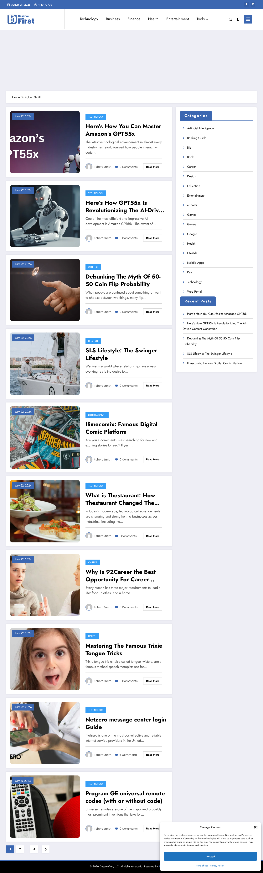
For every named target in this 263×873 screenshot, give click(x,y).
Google (192, 234)
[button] (255, 827)
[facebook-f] (246, 4)
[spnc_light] (238, 19)
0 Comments (129, 167)
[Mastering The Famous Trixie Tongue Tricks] (45, 658)
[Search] (230, 19)
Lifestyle (93, 341)
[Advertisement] (131, 61)
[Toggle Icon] (248, 19)
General (93, 267)
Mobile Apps (195, 262)
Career (92, 562)
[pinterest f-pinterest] (253, 4)
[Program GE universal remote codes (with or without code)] (45, 806)
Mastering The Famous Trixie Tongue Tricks (123, 649)
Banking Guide (196, 138)
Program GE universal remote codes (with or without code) (125, 797)
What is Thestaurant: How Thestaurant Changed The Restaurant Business (120, 499)
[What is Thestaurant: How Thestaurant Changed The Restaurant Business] (45, 511)
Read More (152, 167)
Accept (210, 856)
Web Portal (194, 291)
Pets (189, 272)
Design (191, 176)
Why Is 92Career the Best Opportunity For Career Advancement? (120, 575)
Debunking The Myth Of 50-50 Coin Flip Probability (123, 280)
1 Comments (128, 536)
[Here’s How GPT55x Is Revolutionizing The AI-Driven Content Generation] (45, 215)
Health (153, 19)
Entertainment (177, 19)
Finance (133, 19)
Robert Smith (102, 167)
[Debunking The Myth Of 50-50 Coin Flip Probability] (45, 289)
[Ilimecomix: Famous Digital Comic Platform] (45, 437)
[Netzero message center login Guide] (45, 732)
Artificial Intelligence (200, 128)
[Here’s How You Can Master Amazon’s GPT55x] (45, 142)
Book (190, 157)
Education (193, 186)
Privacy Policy (217, 865)
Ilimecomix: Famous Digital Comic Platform (121, 427)
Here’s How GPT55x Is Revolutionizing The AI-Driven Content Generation (125, 206)
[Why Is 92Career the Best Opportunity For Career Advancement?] (45, 585)
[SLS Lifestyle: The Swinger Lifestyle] (45, 363)
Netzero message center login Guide (125, 723)
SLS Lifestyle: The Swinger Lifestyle (121, 354)
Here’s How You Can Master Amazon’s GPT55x (123, 129)
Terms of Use (201, 865)
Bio (189, 147)
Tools (201, 19)
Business (113, 19)
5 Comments (128, 755)
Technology (89, 19)
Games (191, 214)
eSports (192, 205)
